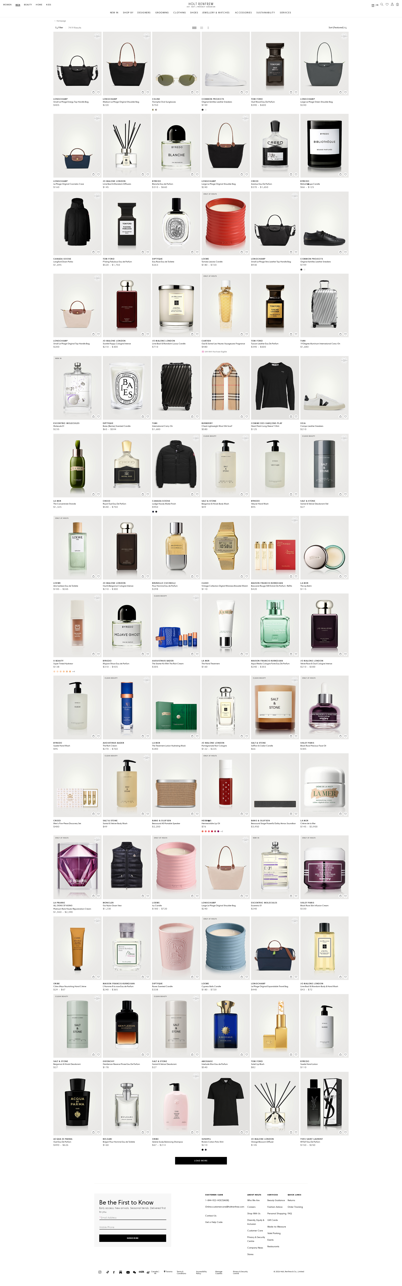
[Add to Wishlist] (98, 92)
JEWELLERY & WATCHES (216, 13)
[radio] (194, 27)
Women (7, 5)
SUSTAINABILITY (265, 13)
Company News (255, 1247)
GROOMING (162, 13)
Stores (250, 1254)
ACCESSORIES (243, 13)
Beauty (28, 5)
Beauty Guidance (276, 1200)
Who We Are (253, 1200)
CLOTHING (179, 13)
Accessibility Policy (201, 1272)
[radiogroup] (201, 27)
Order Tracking (295, 1207)
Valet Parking (274, 1233)
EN (373, 5)
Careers (251, 1207)
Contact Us (210, 1215)
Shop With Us (253, 1213)
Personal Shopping (276, 1213)
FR (377, 5)
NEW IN (114, 13)
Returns (291, 1200)
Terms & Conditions (181, 1272)
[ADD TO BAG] (93, 92)
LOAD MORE (201, 1160)
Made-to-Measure (276, 1226)
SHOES (194, 13)
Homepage (61, 21)
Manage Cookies (218, 1272)
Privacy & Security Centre (256, 1239)
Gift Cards (272, 1220)
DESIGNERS (144, 13)
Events (270, 1240)
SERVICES (285, 13)
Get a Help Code (214, 1222)
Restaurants (273, 1246)
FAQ (290, 1213)
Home (39, 5)
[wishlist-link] (387, 4)
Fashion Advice (274, 1207)
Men (18, 5)
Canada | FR (155, 1272)
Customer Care (255, 1230)
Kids (48, 5)
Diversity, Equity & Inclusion (255, 1222)
